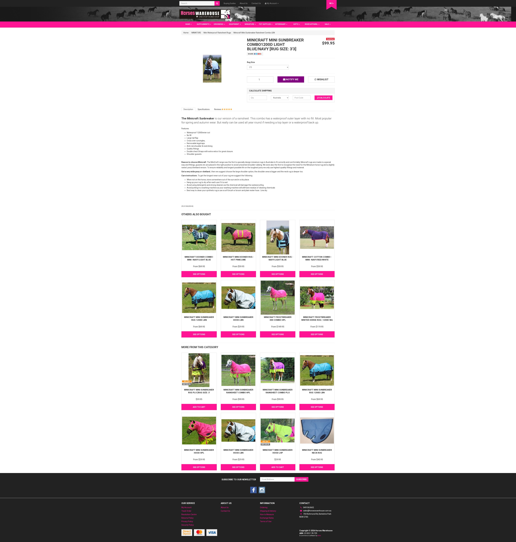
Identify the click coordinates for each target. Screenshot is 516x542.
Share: (251, 54)
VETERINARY (280, 24)
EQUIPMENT (234, 24)
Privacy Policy (187, 521)
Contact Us (256, 3)
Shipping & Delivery (268, 511)
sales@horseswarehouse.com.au (317, 511)
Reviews (218, 109)
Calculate (324, 98)
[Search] (217, 3)
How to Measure (267, 514)
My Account (186, 507)
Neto (319, 535)
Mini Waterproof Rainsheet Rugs (217, 33)
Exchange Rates (267, 518)
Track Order (186, 511)
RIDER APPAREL (311, 24)
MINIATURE (250, 24)
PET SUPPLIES (265, 24)
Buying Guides (230, 3)
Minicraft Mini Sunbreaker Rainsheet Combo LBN (254, 33)
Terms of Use (265, 521)
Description (188, 109)
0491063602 (308, 507)
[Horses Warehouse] (204, 13)
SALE (327, 24)
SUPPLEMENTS (203, 24)
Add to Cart (199, 407)
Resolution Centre (189, 514)
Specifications (204, 109)
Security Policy (187, 525)
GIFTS (296, 24)
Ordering (263, 507)
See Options (199, 274)
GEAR (187, 24)
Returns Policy (187, 518)
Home (186, 33)
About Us (244, 3)
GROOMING (219, 24)
